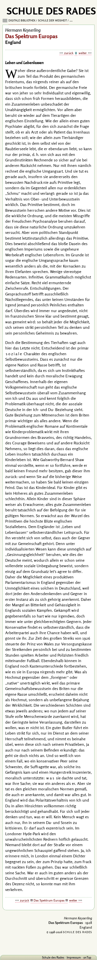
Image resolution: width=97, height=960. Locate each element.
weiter (83, 53)
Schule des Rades (53, 957)
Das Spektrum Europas (49, 900)
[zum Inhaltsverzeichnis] (76, 53)
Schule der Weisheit (52, 20)
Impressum (74, 957)
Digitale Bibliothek (21, 20)
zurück (68, 53)
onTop (87, 957)
